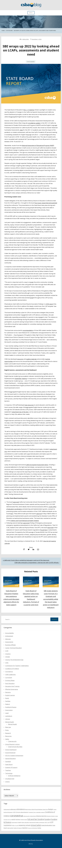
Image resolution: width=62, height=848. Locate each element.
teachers (25, 828)
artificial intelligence (14, 776)
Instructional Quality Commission (36, 822)
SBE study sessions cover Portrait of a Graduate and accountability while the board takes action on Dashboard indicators (50, 599)
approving (26, 523)
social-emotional (10, 753)
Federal (7, 704)
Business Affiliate (10, 645)
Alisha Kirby (26, 39)
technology (34, 828)
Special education (10, 758)
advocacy (13, 809)
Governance (9, 710)
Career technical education (13, 648)
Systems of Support (11, 767)
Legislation (8, 825)
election (53, 816)
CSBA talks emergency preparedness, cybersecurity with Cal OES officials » (36, 562)
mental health (9, 722)
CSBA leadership (10, 674)
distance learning (41, 816)
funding (47, 819)
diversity (49, 816)
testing (39, 828)
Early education (10, 683)
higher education (25, 822)
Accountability (9, 633)
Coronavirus (9, 671)
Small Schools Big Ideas (15, 747)
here (11, 514)
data (21, 130)
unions (7, 782)
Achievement (9, 636)
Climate (7, 657)
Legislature (8, 716)
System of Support (17, 828)
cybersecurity (12, 741)
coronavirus (16, 815)
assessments (9, 642)
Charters (8, 654)
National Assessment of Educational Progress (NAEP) (38, 145)
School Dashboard (10, 750)
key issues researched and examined (46, 203)
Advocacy (8, 639)
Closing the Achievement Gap (14, 660)
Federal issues (24, 819)
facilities (7, 701)
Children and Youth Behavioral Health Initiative (24, 521)
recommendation (28, 330)
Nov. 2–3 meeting (28, 110)
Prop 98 (16, 825)
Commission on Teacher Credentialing (17, 666)
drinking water (10, 680)
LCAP (48, 822)
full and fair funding (35, 819)
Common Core (32, 812)
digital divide (33, 816)
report (49, 229)
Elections (8, 692)
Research (8, 733)
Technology (8, 773)
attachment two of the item (20, 412)
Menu (31, 12)
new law (8, 727)
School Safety (36, 825)
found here (44, 530)
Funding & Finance (10, 707)
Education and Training (12, 686)
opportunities (8, 361)
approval (39, 514)
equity (7, 698)
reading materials (31, 359)
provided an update (34, 123)
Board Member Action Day (41, 809)
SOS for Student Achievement (14, 755)
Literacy (7, 719)
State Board (31, 61)
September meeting (21, 378)
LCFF (51, 822)
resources (20, 359)
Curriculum (8, 677)
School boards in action (12, 744)
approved (16, 502)
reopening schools (25, 825)
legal (7, 713)
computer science (40, 812)
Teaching (30, 828)
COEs (6, 663)
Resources (8, 736)
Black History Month (30, 809)
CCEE (6, 651)
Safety (7, 739)
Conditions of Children (12, 669)
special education (47, 825)
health (19, 822)
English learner (10, 695)
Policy (7, 730)
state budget (10, 828)
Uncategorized (9, 779)
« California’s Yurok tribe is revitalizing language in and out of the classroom (26, 560)
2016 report (49, 304)
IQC (46, 822)
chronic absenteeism (22, 812)
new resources (29, 405)
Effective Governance (11, 689)
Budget (50, 809)
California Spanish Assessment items (37, 465)
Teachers (8, 770)
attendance (20, 809)
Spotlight (8, 761)
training (47, 359)
